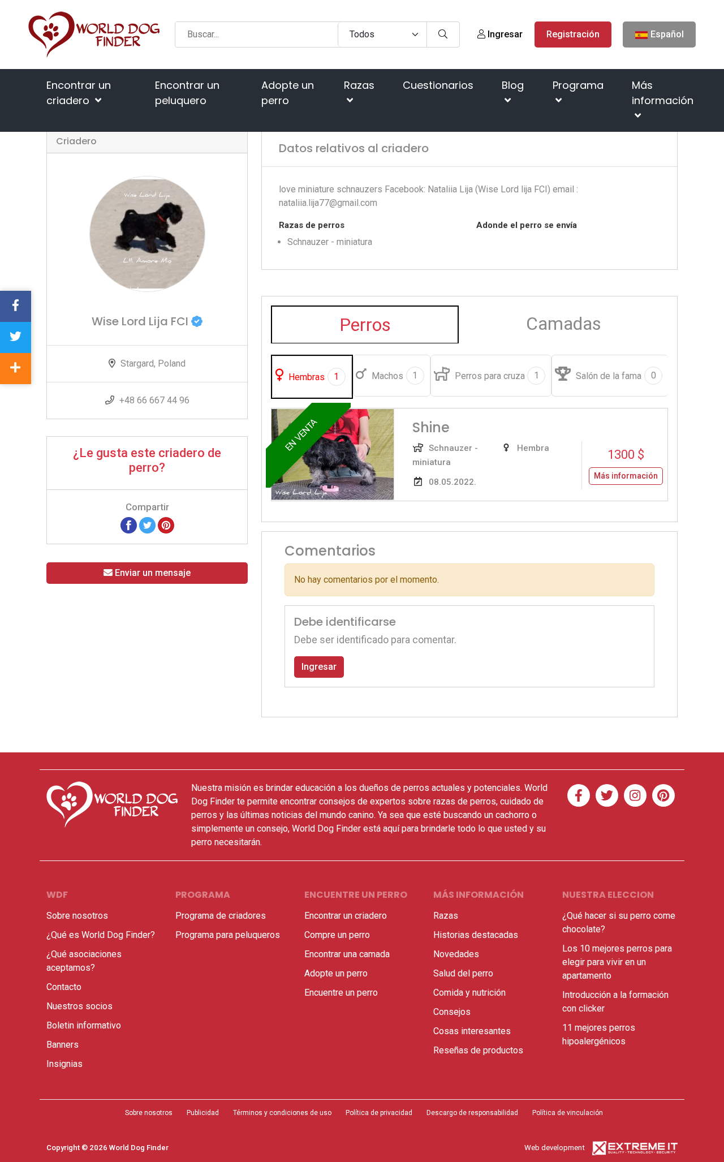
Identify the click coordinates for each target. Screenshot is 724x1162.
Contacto (63, 987)
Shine (431, 427)
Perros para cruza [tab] (496, 375)
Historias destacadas (475, 934)
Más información (662, 92)
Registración (573, 34)
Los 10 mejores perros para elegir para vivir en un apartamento (617, 962)
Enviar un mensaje (152, 572)
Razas (359, 85)
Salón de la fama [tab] (615, 375)
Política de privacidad (379, 1113)
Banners (62, 1044)
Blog (513, 85)
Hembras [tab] (312, 376)
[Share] (15, 368)
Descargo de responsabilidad (472, 1113)
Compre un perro (337, 934)
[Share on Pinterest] (166, 524)
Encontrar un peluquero (187, 92)
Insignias (64, 1063)
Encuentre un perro (341, 992)
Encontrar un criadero (78, 92)
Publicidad (203, 1113)
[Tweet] (147, 524)
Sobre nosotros (77, 915)
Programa (578, 85)
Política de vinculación (567, 1113)
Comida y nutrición (469, 992)
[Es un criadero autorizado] (196, 321)
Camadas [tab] (563, 323)
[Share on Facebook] (128, 524)
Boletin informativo (83, 1025)
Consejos (452, 1011)
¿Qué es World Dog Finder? (100, 934)
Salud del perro (463, 973)
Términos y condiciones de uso (282, 1113)
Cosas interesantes (472, 1031)
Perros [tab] (365, 324)
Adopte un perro (287, 92)
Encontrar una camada (347, 954)
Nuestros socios (79, 1006)
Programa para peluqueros (227, 934)
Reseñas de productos (478, 1050)
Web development (554, 1147)
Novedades (456, 954)
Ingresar (504, 34)
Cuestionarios (438, 85)
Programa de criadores (220, 915)
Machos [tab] (393, 375)
